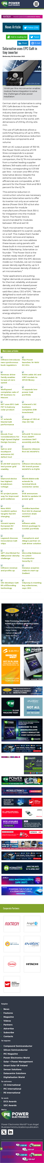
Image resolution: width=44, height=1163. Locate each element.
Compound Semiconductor (18, 1046)
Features (8, 1013)
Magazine (9, 1017)
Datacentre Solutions (15, 1073)
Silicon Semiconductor (16, 1050)
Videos (7, 1021)
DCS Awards (10, 1101)
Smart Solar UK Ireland (16, 1065)
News (6, 1009)
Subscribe (9, 1032)
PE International (12, 1093)
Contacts (8, 1036)
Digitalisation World (14, 1077)
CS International (12, 1085)
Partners (8, 1025)
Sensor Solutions (12, 1069)
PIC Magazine (11, 1054)
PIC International (12, 1089)
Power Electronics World (17, 1058)
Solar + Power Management (18, 1062)
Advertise (9, 1028)
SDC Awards (10, 1105)
